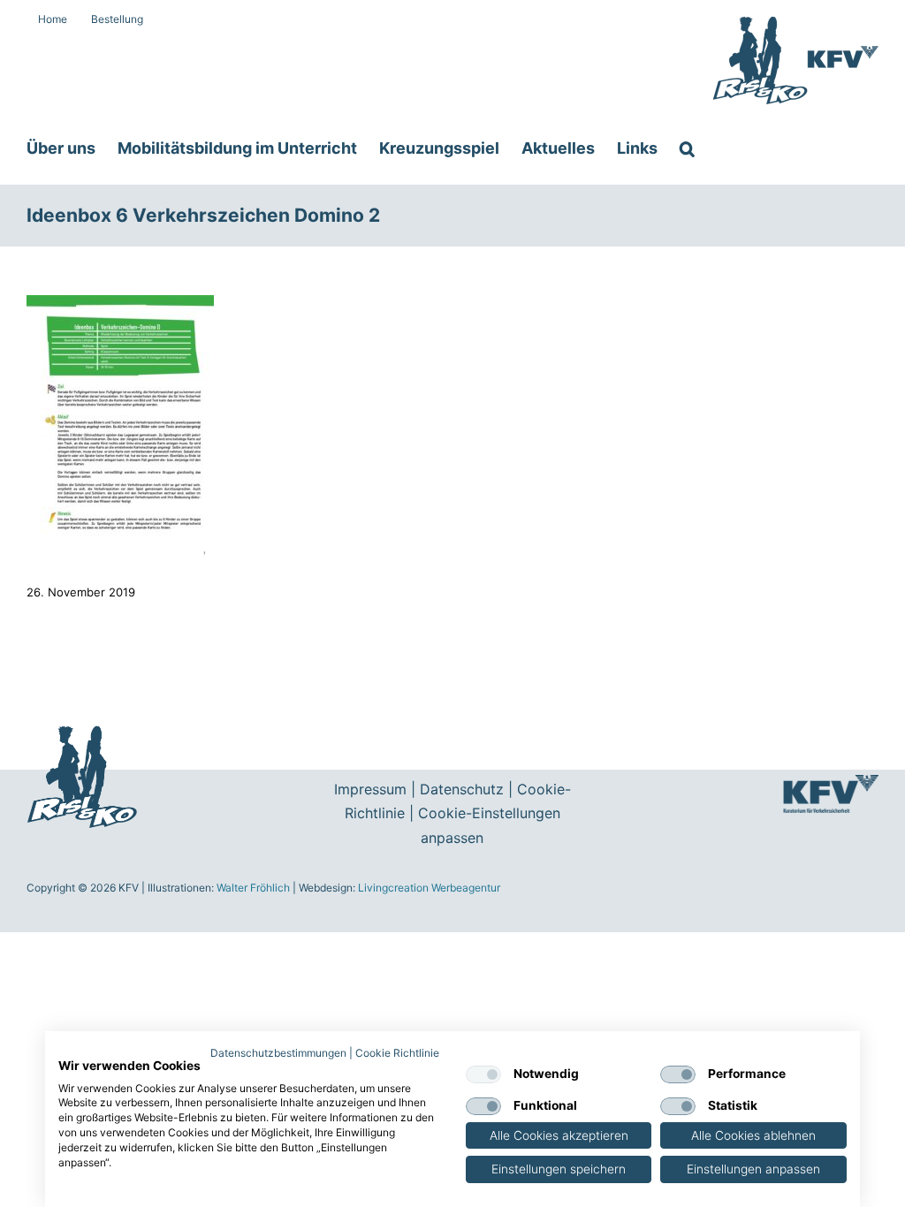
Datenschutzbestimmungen (278, 1052)
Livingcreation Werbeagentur (429, 887)
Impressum (370, 789)
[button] (687, 148)
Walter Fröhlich (253, 887)
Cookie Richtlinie (397, 1052)
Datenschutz (462, 789)
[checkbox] (483, 1074)
